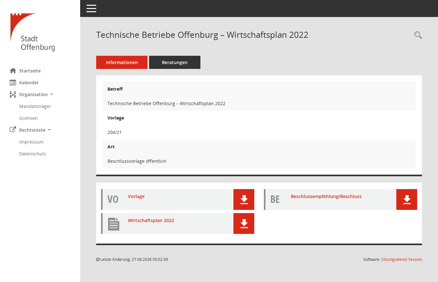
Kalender (29, 82)
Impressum (31, 142)
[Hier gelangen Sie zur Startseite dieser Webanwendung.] (40, 31)
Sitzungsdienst (401, 259)
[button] (40, 94)
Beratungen (175, 62)
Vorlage (136, 196)
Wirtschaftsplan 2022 (151, 220)
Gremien (28, 118)
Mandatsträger (35, 106)
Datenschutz (32, 154)
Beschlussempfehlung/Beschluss (326, 196)
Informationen (122, 62)
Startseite (30, 71)
